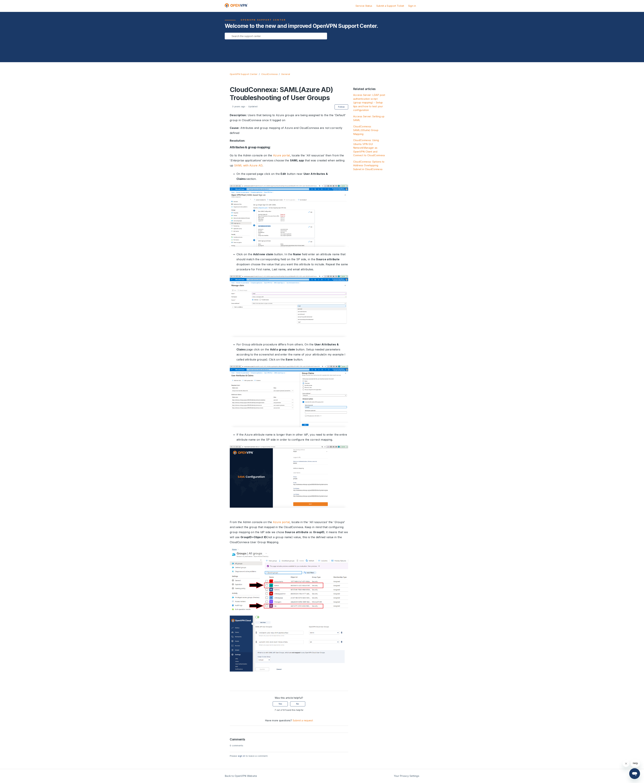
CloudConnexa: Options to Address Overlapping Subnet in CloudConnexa (369, 165)
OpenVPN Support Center (244, 74)
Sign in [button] (412, 5)
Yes (280, 704)
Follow (341, 107)
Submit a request (303, 720)
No (297, 704)
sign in (241, 756)
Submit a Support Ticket (390, 5)
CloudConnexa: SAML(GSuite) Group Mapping (365, 130)
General (285, 74)
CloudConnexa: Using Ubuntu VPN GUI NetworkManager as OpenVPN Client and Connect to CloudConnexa (369, 148)
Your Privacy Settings (406, 775)
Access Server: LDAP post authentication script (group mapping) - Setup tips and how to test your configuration (369, 102)
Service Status (364, 5)
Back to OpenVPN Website (241, 775)
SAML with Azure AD (248, 165)
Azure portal (281, 155)
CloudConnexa (269, 74)
